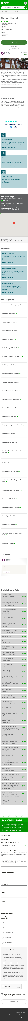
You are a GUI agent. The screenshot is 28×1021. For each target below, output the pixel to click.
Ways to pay (5, 28)
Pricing (4, 35)
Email (6, 963)
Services (17, 11)
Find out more (4, 110)
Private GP (5, 24)
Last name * (5, 884)
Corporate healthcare (20, 1012)
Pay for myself (8, 923)
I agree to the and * (14, 995)
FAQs (3, 32)
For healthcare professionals (9, 1010)
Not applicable (8, 942)
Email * (3, 892)
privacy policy (10, 996)
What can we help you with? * (10, 842)
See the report (5, 572)
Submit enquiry (14, 1001)
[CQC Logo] (6, 561)
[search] (14, 7)
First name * (5, 876)
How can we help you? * (8, 851)
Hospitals (4, 11)
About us (8, 1009)
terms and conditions (18, 994)
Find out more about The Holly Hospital (11, 87)
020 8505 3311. (17, 830)
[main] (14, 511)
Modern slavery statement (14, 1014)
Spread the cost (8, 928)
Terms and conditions (10, 1017)
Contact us (5, 34)
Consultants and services (9, 23)
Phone (20, 963)
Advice (23, 11)
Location (4, 26)
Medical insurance (9, 933)
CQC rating (5, 31)
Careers (19, 1009)
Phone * (3, 901)
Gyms (11, 11)
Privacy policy (19, 1017)
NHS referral (7, 937)
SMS (13, 963)
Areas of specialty (7, 29)
